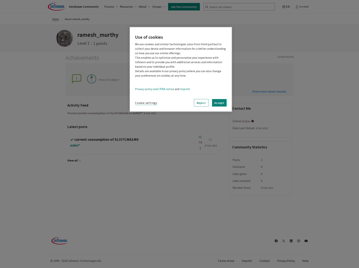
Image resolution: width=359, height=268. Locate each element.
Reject (201, 103)
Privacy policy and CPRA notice (154, 89)
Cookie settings (146, 103)
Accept (219, 103)
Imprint (185, 89)
